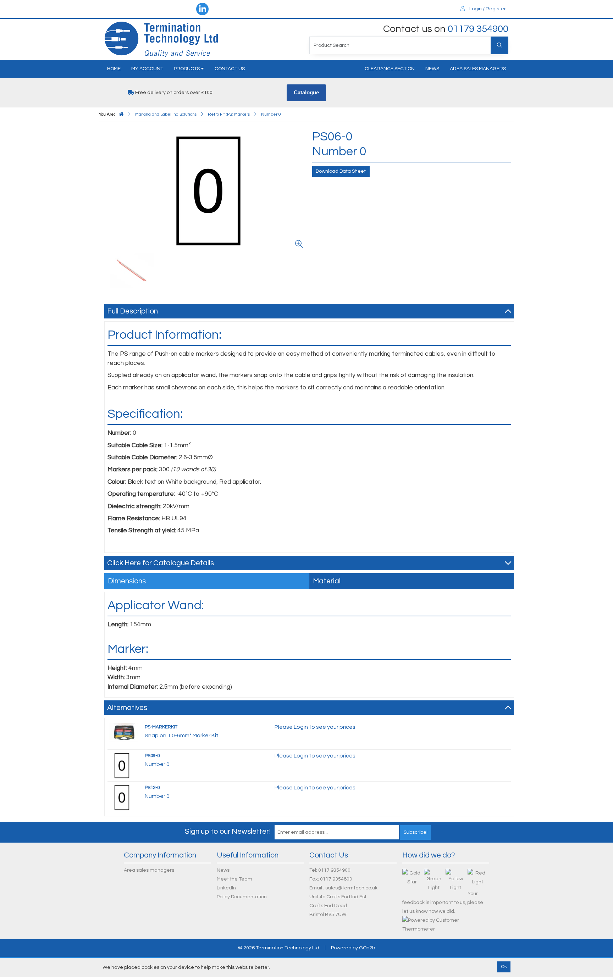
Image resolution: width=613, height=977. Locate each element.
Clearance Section (390, 68)
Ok (504, 966)
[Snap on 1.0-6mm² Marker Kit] (123, 732)
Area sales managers (478, 68)
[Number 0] (206, 190)
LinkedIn (226, 888)
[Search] (499, 45)
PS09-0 (152, 755)
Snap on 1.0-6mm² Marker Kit (182, 735)
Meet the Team (234, 879)
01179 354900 (478, 29)
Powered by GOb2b (353, 947)
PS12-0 (152, 787)
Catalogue (306, 92)
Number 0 (157, 764)
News (432, 68)
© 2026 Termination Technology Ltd (278, 947)
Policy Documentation (242, 896)
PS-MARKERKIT (161, 727)
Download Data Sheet (341, 171)
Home (114, 68)
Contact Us (230, 68)
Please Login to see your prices (315, 727)
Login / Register (487, 8)
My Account (147, 68)
